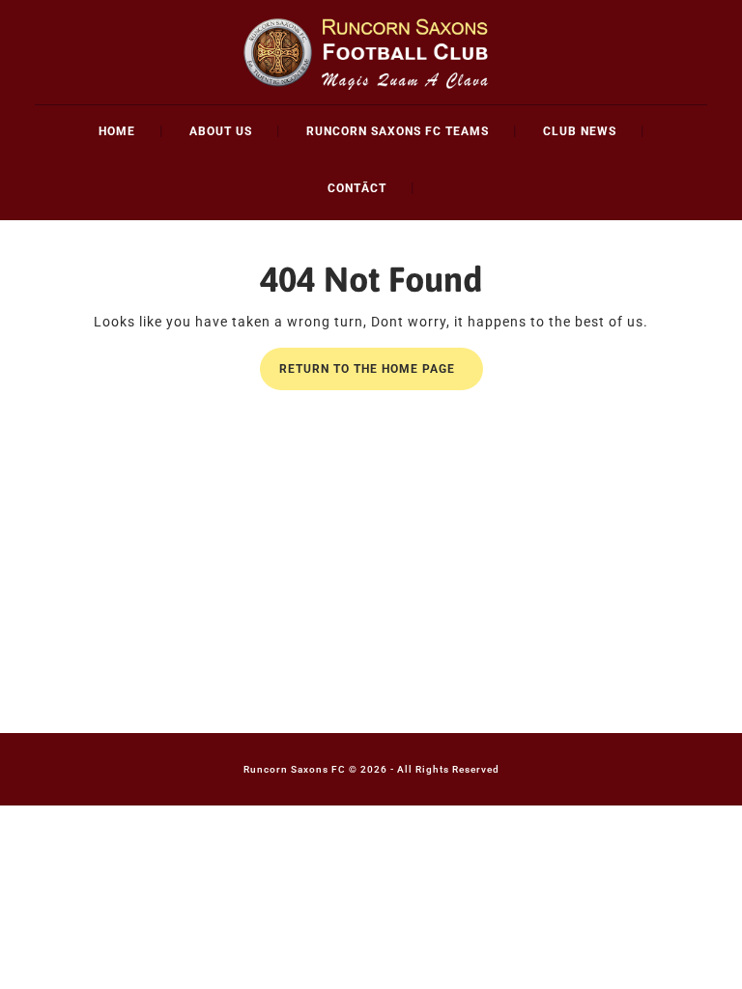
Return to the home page (381, 374)
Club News (579, 131)
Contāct (357, 188)
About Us (220, 131)
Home (117, 131)
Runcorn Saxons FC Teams (397, 131)
